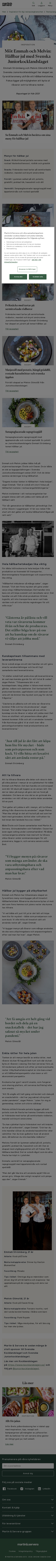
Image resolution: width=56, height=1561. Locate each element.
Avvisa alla (18, 277)
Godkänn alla (38, 277)
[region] (28, 255)
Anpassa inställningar (27, 269)
